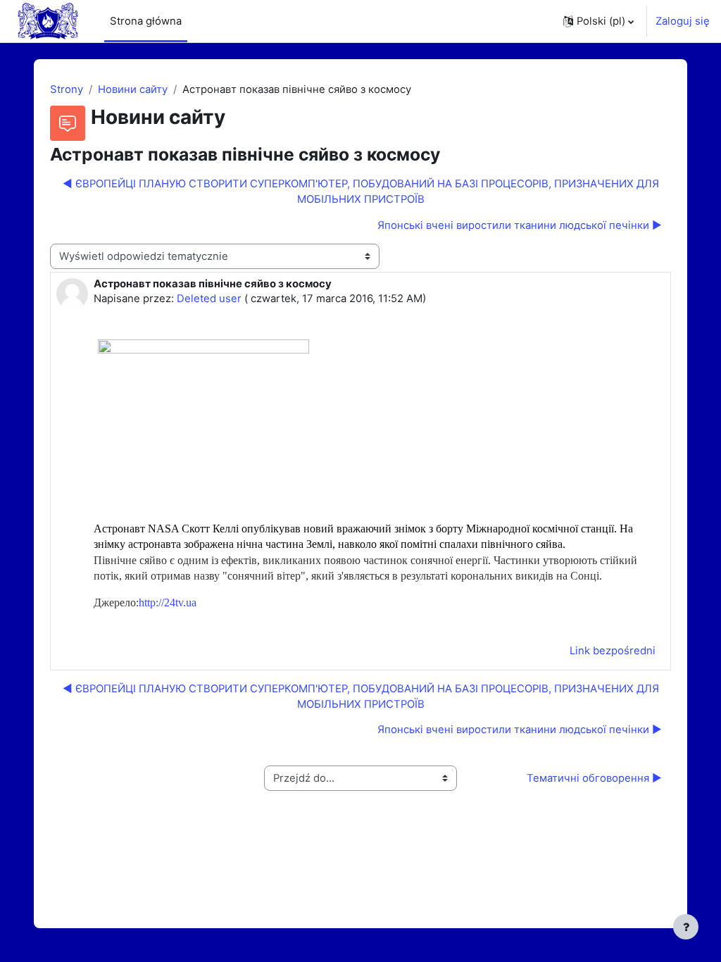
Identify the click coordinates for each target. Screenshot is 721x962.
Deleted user (209, 298)
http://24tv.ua (167, 602)
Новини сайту (133, 89)
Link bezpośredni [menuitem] (613, 650)
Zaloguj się (683, 21)
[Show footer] (685, 926)
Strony (66, 89)
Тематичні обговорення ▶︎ (594, 778)
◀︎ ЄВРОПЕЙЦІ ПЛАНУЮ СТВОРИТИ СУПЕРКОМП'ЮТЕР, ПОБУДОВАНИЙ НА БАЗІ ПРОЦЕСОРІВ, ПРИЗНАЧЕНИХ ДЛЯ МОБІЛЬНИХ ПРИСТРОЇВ (361, 191)
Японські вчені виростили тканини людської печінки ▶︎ (519, 225)
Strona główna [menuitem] (146, 21)
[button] (598, 21)
